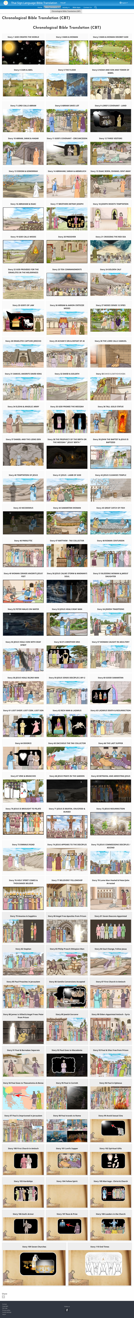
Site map (4, 1308)
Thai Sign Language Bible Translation (34, 3)
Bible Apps (76, 7)
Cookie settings (6, 1312)
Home (40, 7)
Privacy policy (6, 1310)
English (124, 3)
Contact (4, 1304)
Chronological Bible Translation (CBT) (66, 11)
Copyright (5, 1306)
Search (95, 7)
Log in (4, 1314)
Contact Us (88, 7)
